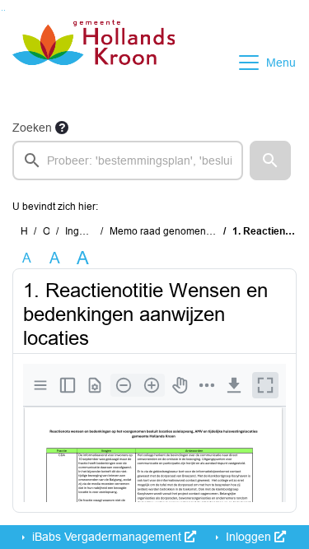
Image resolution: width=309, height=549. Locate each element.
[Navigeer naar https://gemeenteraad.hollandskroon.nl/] (93, 62)
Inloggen (248, 536)
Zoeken (32, 127)
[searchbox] (127, 160)
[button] (270, 160)
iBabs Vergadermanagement (107, 536)
